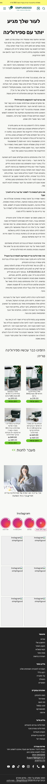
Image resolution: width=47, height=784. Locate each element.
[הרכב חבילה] (38, 8)
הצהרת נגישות (39, 656)
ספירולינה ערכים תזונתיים (35, 725)
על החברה (41, 676)
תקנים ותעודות (39, 732)
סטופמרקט (40, 709)
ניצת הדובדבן (40, 695)
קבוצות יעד (40, 739)
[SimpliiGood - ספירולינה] (23, 8)
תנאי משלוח (40, 649)
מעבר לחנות (26, 450)
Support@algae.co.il (36, 757)
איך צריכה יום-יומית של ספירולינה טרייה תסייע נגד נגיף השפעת (22, 494)
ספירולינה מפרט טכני (36, 728)
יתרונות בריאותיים (38, 735)
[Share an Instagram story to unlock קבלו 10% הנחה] (41, 523)
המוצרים (42, 682)
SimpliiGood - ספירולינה (17, 780)
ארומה (42, 712)
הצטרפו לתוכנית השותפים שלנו (32, 669)
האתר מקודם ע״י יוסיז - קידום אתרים (30, 778)
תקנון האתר (40, 646)
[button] (43, 8)
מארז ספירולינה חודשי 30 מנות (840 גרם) (34, 393)
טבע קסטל (40, 705)
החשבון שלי (40, 642)
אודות (42, 639)
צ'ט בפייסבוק (40, 760)
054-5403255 (38, 755)
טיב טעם (41, 702)
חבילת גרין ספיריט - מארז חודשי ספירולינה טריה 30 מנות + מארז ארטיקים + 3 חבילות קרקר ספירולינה (12, 429)
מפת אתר (41, 653)
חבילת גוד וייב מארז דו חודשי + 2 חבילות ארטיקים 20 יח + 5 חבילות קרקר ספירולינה (34, 428)
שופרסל (42, 699)
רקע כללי (41, 672)
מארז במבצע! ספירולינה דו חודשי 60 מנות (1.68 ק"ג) (12, 394)
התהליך (42, 679)
